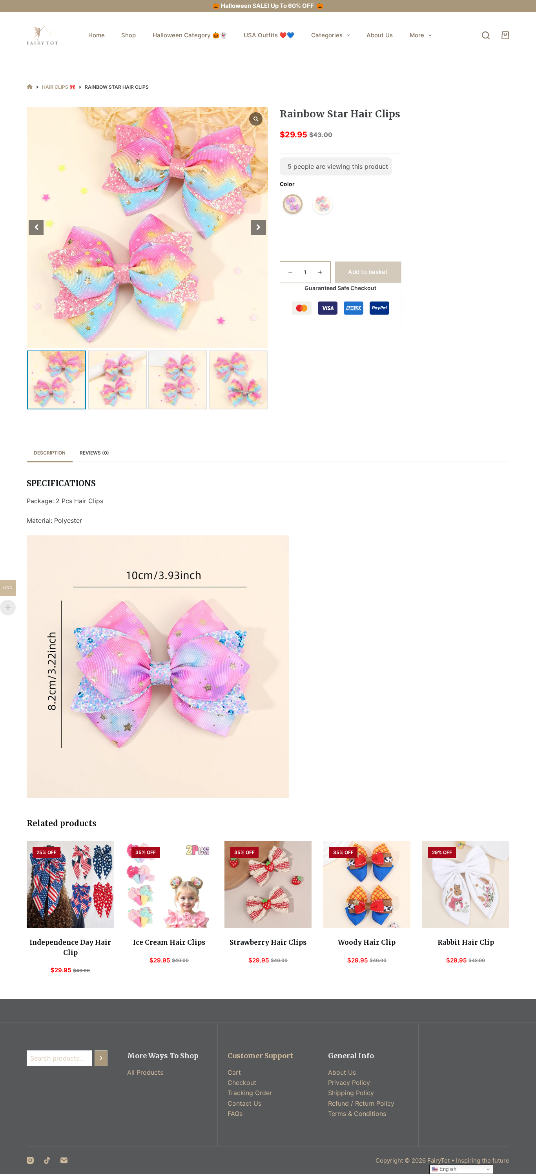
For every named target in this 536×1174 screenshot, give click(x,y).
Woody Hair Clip (367, 942)
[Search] (486, 35)
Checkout (242, 1082)
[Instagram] (30, 1160)
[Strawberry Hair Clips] (268, 884)
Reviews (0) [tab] (94, 453)
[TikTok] (47, 1160)
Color (287, 184)
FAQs (235, 1113)
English (447, 1169)
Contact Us (244, 1103)
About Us (379, 35)
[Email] (63, 1160)
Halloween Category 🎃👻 (190, 35)
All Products (145, 1072)
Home (96, 35)
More (417, 35)
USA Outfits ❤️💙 (269, 35)
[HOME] (30, 87)
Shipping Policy (351, 1093)
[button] (258, 227)
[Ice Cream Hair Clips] (169, 884)
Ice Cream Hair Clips (169, 942)
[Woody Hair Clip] (366, 884)
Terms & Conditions (357, 1113)
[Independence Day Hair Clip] (70, 884)
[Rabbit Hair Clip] (465, 884)
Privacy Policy (349, 1082)
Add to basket (368, 272)
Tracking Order (250, 1093)
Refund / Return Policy (361, 1103)
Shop (128, 35)
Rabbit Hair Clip (466, 942)
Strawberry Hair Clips (268, 942)
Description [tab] (50, 453)
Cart (234, 1072)
